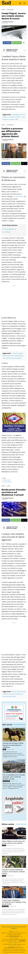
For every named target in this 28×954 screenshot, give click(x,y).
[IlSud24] (13, 3)
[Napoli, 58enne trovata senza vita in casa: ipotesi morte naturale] (14, 833)
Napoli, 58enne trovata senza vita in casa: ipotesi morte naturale (13, 842)
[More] (23, 42)
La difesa (7, 232)
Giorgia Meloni (7, 480)
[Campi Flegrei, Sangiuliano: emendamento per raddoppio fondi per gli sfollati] (14, 892)
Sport (4, 749)
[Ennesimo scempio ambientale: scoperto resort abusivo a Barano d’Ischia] (14, 862)
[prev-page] (3, 792)
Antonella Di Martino (8, 21)
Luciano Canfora (18, 196)
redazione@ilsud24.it (15, 942)
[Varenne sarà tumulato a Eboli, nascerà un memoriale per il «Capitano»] (14, 734)
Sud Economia (6, 781)
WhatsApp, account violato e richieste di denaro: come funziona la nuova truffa (13, 117)
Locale (8, 486)
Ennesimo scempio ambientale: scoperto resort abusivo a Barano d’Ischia (13, 872)
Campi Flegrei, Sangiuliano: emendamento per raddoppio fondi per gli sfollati (14, 902)
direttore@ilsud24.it (14, 937)
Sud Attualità (10, 9)
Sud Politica (5, 906)
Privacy (13, 931)
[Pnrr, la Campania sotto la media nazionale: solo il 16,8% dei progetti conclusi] (14, 766)
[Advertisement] (14, 300)
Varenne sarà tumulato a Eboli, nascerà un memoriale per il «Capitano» (13, 745)
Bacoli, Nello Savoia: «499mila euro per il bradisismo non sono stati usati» (14, 694)
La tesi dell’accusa (10, 229)
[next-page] (6, 792)
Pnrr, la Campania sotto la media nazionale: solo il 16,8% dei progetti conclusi (14, 777)
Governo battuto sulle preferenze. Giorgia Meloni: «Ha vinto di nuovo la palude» (13, 355)
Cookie (17, 931)
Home (3, 9)
